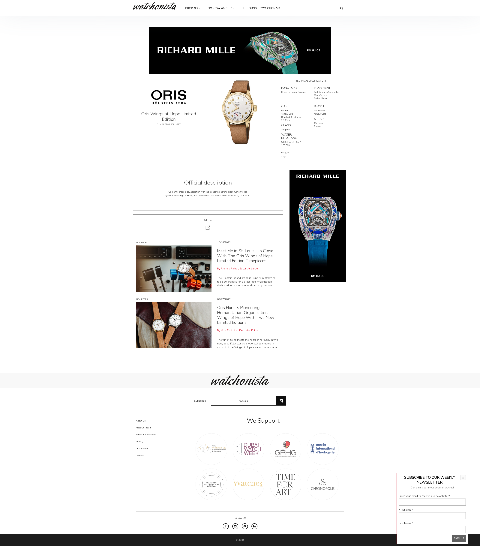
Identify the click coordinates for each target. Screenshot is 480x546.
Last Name (406, 523)
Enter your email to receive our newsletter (424, 496)
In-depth (141, 242)
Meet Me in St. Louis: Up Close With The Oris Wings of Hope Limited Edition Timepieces (245, 256)
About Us (141, 420)
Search (342, 8)
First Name (406, 510)
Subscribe (200, 401)
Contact (140, 455)
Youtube (245, 526)
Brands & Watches (220, 8)
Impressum (142, 448)
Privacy (139, 441)
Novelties (142, 299)
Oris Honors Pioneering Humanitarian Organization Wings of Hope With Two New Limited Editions (245, 315)
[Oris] (168, 97)
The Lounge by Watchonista (261, 8)
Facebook (226, 526)
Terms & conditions (146, 434)
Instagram (235, 526)
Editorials (191, 8)
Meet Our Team (144, 427)
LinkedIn (254, 526)
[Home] (156, 6)
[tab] (208, 225)
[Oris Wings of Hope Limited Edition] (240, 112)
